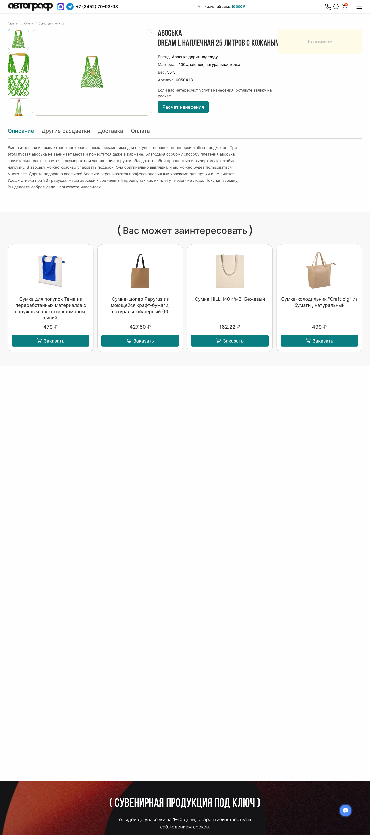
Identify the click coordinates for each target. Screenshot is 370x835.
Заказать (54, 341)
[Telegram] (70, 6)
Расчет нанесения (183, 107)
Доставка (110, 131)
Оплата (140, 131)
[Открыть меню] (359, 7)
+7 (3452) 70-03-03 (97, 6)
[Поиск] (336, 7)
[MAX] (60, 6)
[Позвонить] (328, 7)
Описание (21, 131)
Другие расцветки (66, 131)
